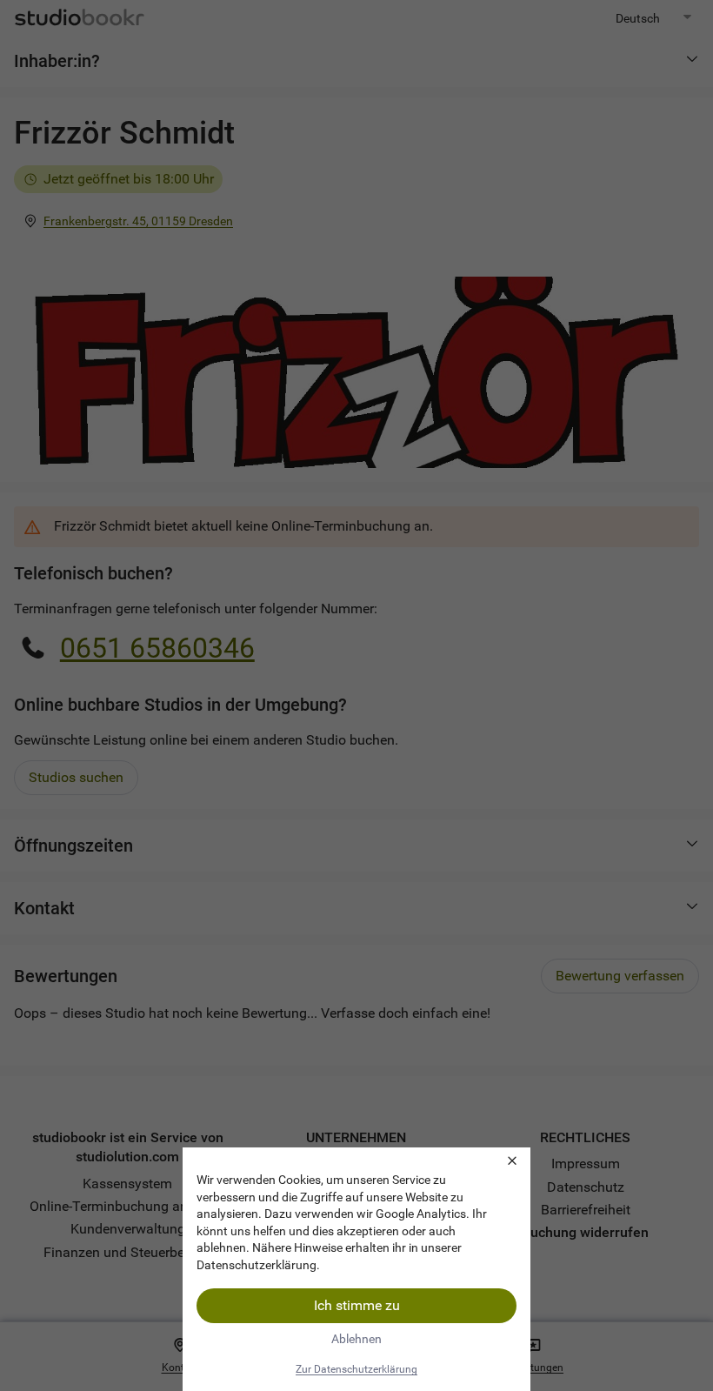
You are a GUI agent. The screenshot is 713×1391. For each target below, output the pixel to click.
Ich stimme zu (357, 1305)
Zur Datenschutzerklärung (356, 1369)
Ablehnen (356, 1339)
